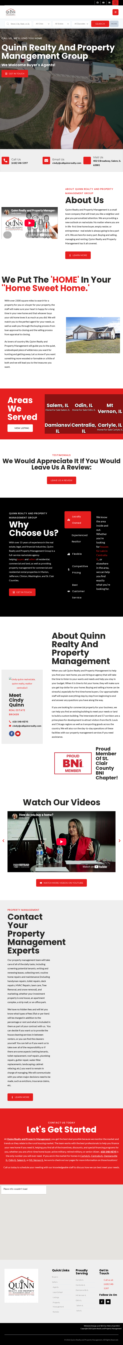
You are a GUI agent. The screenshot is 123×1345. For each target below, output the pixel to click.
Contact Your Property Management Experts (37, 933)
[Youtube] (18, 733)
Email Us (58, 159)
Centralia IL (97, 1155)
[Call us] (5, 160)
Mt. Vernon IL (36, 1160)
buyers (20, 559)
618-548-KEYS (108, 1151)
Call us (16, 159)
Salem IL (21, 1160)
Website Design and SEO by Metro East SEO (102, 1326)
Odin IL (12, 1160)
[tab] (77, 519)
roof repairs (33, 1055)
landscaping (28, 1064)
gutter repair (22, 1059)
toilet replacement (17, 1055)
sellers (32, 559)
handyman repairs (17, 981)
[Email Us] (46, 160)
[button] (3, 841)
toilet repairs (33, 981)
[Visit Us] (87, 160)
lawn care (36, 985)
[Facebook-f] (11, 733)
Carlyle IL (85, 1155)
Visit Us (98, 157)
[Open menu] (115, 12)
